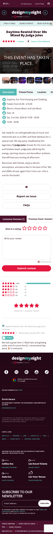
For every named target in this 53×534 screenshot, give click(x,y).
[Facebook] (6, 372)
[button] (13, 41)
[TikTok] (47, 372)
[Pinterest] (26, 372)
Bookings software (9, 467)
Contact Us (34, 436)
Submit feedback (15, 527)
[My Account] (49, 3)
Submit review (26, 268)
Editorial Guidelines (32, 439)
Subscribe (44, 503)
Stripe (20, 390)
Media (4, 439)
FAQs (26, 205)
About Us (5, 436)
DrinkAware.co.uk (9, 408)
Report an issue (26, 196)
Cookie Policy (15, 439)
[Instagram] (16, 372)
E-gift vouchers (8, 480)
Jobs (25, 436)
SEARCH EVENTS (26, 23)
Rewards (16, 436)
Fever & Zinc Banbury (40, 41)
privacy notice (19, 511)
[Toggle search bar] (45, 12)
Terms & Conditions (8, 524)
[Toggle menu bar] (4, 12)
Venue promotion (35, 480)
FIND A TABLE (9, 23)
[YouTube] (36, 372)
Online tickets (33, 467)
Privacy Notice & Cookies (27, 524)
